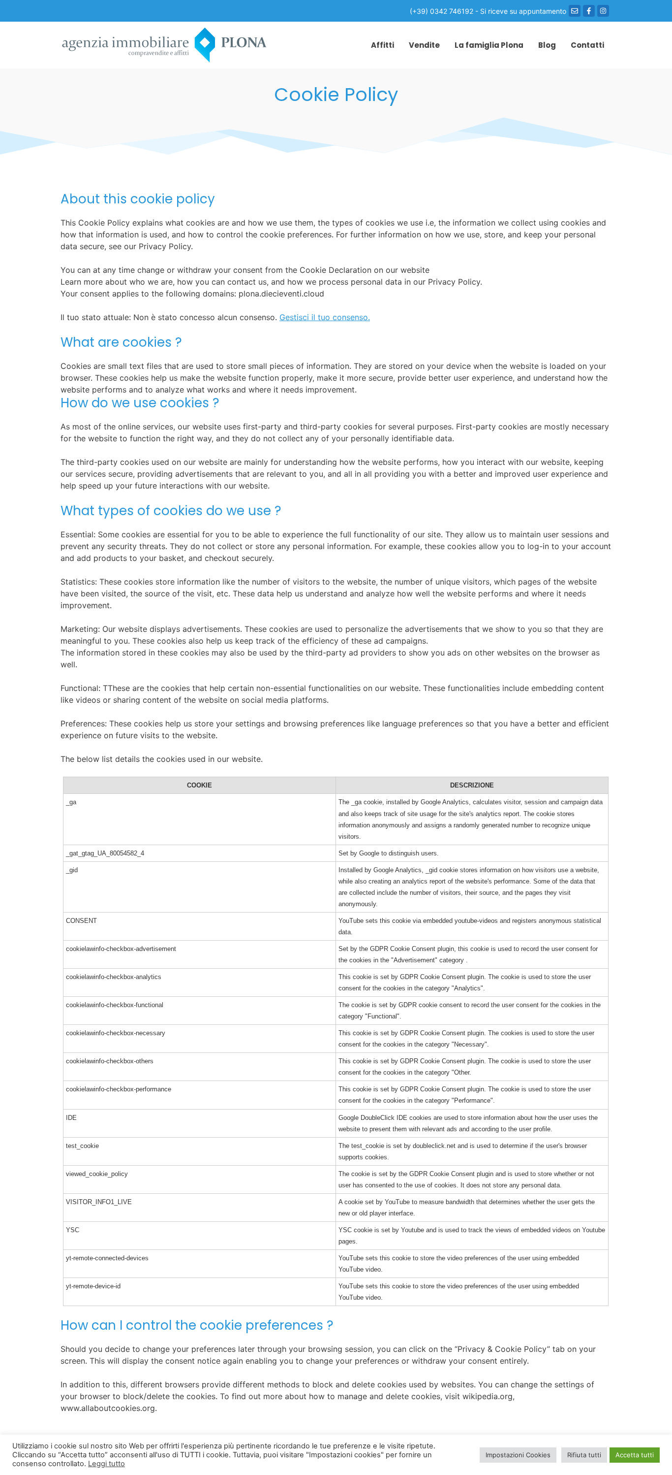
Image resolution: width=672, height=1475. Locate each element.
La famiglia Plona (489, 45)
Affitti (382, 45)
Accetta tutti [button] (634, 1455)
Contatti (587, 45)
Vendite (424, 45)
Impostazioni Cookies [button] (518, 1455)
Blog (547, 45)
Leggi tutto (106, 1463)
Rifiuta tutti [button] (584, 1455)
